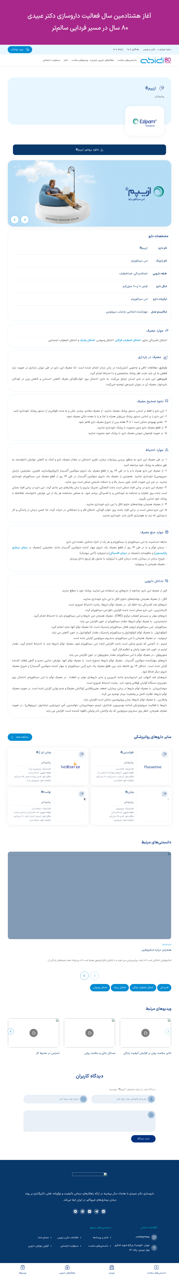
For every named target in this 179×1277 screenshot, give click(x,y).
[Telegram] (96, 1211)
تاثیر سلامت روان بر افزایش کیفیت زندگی (147, 1053)
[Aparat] (82, 1211)
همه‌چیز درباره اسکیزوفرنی (156, 950)
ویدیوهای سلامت (79, 60)
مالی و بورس (149, 49)
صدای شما (43, 1237)
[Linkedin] (103, 1211)
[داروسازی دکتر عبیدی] (155, 60)
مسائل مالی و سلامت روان (100, 1053)
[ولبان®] (153, 806)
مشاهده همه (22, 737)
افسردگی (164, 987)
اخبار (66, 60)
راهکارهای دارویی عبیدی (102, 60)
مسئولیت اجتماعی (51, 60)
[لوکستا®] (70, 806)
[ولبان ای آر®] (70, 766)
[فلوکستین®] (153, 766)
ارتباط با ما (118, 49)
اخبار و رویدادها (100, 1237)
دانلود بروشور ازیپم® (87, 150)
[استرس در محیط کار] (33, 1033)
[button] (94, 975)
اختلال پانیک (87, 340)
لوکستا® (46, 792)
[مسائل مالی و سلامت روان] (89, 1033)
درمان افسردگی (118, 553)
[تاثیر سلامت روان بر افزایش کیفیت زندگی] (145, 1033)
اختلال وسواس (100, 987)
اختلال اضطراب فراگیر (128, 340)
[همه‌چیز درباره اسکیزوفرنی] (89, 895)
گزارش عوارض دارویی (38, 1246)
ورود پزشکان (17, 49)
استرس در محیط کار (47, 1053)
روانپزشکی (159, 96)
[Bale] (75, 1211)
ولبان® (129, 792)
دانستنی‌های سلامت (127, 60)
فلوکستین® (127, 752)
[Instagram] (89, 1211)
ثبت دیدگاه (143, 1139)
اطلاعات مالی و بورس (67, 1237)
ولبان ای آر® (43, 752)
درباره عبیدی (165, 49)
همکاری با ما (133, 49)
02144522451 (143, 1237)
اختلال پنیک (120, 987)
